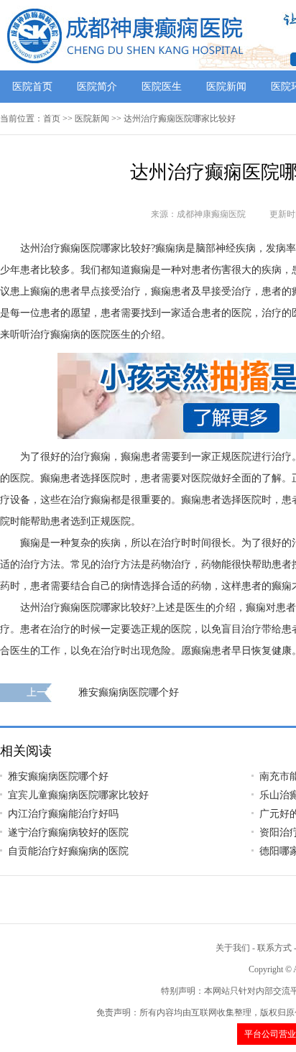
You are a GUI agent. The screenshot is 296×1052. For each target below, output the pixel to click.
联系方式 (274, 948)
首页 (51, 119)
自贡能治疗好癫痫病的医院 (68, 851)
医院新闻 (226, 86)
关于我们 (233, 948)
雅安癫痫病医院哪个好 (128, 692)
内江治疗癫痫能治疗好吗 (63, 813)
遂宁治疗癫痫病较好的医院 (68, 832)
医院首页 (32, 86)
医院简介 (97, 86)
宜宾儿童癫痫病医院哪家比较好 (78, 795)
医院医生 (162, 86)
